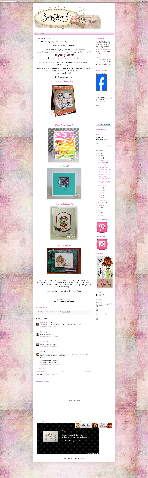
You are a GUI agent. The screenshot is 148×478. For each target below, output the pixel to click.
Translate (102, 101)
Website (43, 33)
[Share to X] (66, 312)
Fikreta (42, 332)
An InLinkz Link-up (42, 307)
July (101, 188)
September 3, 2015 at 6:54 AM (49, 336)
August (102, 185)
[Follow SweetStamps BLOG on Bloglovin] (103, 125)
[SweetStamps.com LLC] (101, 91)
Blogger (82, 458)
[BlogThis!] (64, 312)
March (102, 197)
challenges (44, 314)
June (101, 190)
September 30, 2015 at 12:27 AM (49, 365)
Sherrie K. (43, 342)
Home (36, 33)
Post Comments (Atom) (51, 374)
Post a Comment (43, 368)
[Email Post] (59, 312)
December (103, 160)
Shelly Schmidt (64, 245)
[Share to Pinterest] (69, 312)
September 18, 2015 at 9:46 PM (49, 346)
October (102, 165)
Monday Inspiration (105, 169)
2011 (99, 213)
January (102, 202)
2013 (99, 208)
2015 (99, 158)
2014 (99, 205)
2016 (99, 155)
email (105, 139)
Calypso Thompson (63, 81)
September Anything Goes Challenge (105, 181)
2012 (99, 210)
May (101, 193)
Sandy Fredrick (44, 322)
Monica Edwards (64, 204)
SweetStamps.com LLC (101, 73)
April (101, 195)
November (103, 162)
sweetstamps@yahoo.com (103, 49)
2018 (99, 153)
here (68, 73)
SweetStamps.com (77, 50)
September (103, 167)
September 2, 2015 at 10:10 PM (48, 326)
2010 (99, 215)
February (102, 200)
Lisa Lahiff (64, 166)
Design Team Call (104, 176)
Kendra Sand (64, 125)
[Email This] (63, 312)
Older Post (87, 371)
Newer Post (40, 371)
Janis (41, 352)
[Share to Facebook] (68, 312)
